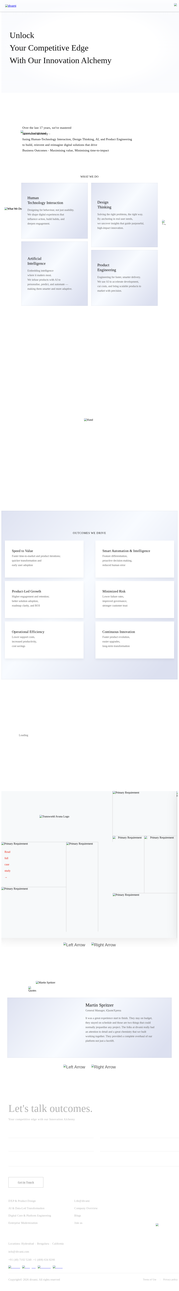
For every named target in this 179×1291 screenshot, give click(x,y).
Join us (78, 1222)
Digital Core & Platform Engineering (29, 1215)
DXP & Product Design (22, 1200)
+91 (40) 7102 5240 (20, 1259)
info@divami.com (18, 1251)
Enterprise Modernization (23, 1222)
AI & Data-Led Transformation (26, 1208)
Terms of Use (149, 1279)
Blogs (77, 1215)
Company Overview (86, 1208)
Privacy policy (170, 1279)
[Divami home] (10, 5)
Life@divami (82, 1200)
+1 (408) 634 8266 (44, 1259)
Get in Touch (26, 1182)
